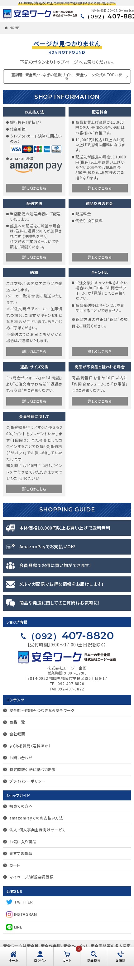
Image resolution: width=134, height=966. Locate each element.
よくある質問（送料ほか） (29, 745)
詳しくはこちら (34, 188)
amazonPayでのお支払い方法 (36, 817)
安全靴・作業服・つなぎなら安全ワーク (41, 710)
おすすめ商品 (20, 853)
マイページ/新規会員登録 (31, 876)
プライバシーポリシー (27, 781)
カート (14, 865)
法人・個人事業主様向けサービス (37, 829)
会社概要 (17, 733)
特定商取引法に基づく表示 (32, 769)
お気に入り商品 (22, 841)
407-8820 (70, 635)
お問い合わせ (21, 757)
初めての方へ (21, 806)
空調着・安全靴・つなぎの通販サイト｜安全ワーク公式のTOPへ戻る (67, 76)
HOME (14, 27)
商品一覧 (17, 721)
